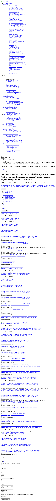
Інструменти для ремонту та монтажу (17, 163)
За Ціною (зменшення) (8, 196)
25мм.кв (10, 166)
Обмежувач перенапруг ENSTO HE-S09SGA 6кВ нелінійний (15, 274)
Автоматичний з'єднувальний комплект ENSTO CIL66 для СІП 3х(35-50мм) (18, 237)
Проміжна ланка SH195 (6, 280)
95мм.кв (38, 166)
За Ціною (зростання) (8, 195)
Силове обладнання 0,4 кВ (9, 114)
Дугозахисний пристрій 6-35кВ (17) (38, 186)
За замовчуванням (7, 191)
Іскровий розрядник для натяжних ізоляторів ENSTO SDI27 (15, 292)
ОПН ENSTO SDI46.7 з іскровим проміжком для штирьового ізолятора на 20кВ (19, 384)
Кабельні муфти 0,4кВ (8, 124)
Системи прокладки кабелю (9, 143)
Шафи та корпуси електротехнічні (11, 139)
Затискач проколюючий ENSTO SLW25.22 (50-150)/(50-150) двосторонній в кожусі (20, 372)
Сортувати (3, 188)
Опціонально (4, 490)
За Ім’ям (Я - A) (7, 193)
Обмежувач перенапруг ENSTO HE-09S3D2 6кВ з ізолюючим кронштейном (18, 378)
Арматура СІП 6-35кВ (8, 96)
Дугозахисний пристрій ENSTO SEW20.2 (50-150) (12, 353)
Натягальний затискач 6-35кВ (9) (8, 185)
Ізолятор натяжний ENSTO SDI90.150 (9, 213)
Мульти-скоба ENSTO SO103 (7, 262)
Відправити (3, 496)
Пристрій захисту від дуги (47, 162)
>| (3, 461)
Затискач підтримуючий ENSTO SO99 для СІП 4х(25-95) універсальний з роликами (20, 366)
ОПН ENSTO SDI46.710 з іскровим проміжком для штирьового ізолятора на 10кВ (20, 390)
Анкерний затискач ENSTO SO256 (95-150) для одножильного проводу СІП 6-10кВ (20, 329)
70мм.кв (31, 166)
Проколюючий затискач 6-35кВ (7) (24, 185)
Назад (2, 474)
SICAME (11, 159)
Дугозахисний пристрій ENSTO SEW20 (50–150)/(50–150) (14, 341)
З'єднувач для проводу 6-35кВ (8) (22, 186)
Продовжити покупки (5, 478)
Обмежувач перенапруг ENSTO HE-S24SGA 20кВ (12, 415)
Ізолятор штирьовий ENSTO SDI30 (9, 225)
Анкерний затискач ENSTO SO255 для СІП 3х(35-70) (13, 323)
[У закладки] (1, 239)
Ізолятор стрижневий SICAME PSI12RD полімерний (13, 439)
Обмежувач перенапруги (32, 162)
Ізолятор (4, 163)
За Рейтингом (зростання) (9, 198)
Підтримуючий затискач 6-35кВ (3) (40, 185)
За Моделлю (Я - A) (7, 201)
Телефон (3, 487)
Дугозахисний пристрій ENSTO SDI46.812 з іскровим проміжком (16, 335)
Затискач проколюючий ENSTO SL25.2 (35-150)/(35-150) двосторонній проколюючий (20, 427)
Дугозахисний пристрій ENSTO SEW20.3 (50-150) (12, 360)
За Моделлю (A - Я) (7, 199)
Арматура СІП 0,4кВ (8, 84)
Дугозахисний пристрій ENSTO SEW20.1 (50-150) (12, 347)
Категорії (5, 4)
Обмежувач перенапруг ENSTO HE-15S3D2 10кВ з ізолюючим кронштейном (19, 408)
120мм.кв (46, 166)
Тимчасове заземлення (34, 163)
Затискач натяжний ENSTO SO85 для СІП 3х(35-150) (13, 256)
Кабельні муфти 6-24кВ (8, 129)
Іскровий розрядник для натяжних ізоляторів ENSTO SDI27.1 (15, 298)
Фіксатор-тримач (20, 162)
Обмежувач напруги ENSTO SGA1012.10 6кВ (11, 268)
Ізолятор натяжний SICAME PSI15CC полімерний (12, 433)
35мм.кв (17, 166)
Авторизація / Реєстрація (12, 80)
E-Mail (2, 484)
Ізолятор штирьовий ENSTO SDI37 (9, 231)
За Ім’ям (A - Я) (6, 192)
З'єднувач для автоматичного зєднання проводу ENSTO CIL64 (15, 243)
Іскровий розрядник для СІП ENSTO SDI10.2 (11, 311)
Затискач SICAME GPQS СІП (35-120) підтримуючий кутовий (15, 445)
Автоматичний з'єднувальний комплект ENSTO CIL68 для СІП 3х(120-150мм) (19, 396)
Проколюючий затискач (8, 162)
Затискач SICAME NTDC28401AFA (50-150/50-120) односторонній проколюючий (20, 451)
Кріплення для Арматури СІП (10, 107)
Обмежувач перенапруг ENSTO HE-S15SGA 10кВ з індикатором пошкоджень (19, 402)
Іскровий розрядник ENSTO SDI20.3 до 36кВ (11, 286)
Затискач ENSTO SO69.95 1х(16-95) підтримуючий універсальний (16, 250)
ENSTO (4, 159)
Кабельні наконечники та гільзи (10, 134)
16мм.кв (4, 166)
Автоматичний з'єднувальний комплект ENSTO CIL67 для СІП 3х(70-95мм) (18, 317)
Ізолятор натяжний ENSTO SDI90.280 (9, 219)
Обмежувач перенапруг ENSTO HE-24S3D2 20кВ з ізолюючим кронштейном (19, 421)
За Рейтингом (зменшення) (9, 197)
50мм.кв (24, 166)
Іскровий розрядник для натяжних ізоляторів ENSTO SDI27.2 (15, 305)
